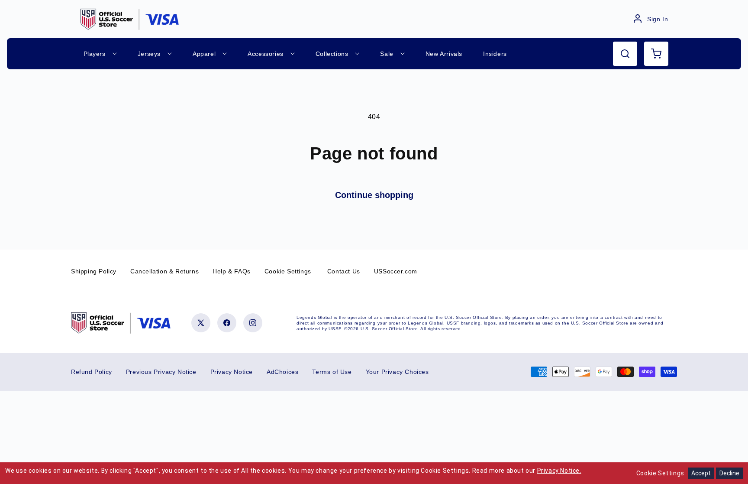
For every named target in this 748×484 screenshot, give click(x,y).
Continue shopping (374, 195)
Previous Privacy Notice (161, 371)
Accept (701, 473)
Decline (729, 473)
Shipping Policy (93, 271)
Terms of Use (331, 371)
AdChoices (282, 371)
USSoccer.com (395, 271)
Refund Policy (91, 371)
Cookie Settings (287, 271)
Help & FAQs (232, 271)
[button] (625, 54)
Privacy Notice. (559, 470)
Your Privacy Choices (397, 371)
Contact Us (343, 271)
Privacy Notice (231, 371)
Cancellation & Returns (164, 271)
